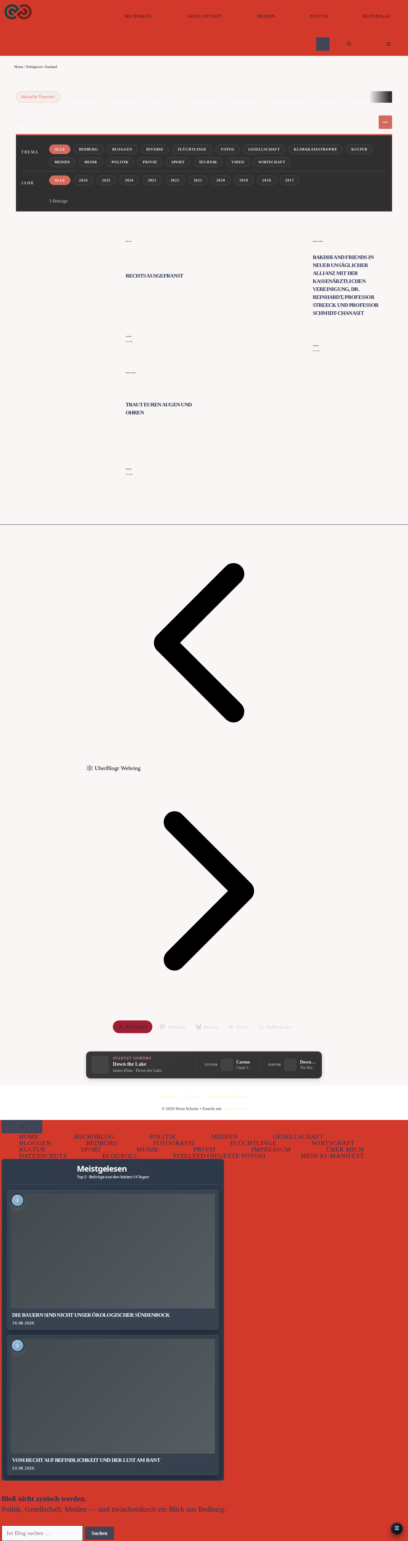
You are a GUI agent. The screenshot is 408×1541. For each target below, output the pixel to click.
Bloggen (326, 97)
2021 (198, 180)
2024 (129, 180)
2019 (243, 180)
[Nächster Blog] (204, 1007)
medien (358, 97)
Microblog (138, 16)
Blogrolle (376, 16)
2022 (175, 180)
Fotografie (174, 1143)
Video (237, 162)
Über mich (194, 1096)
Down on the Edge (308, 1061)
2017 (289, 180)
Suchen (99, 1533)
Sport (178, 162)
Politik (319, 16)
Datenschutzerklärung (229, 1096)
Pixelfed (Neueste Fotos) (219, 1155)
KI (176, 97)
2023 (152, 180)
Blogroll (120, 1155)
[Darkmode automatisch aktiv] (323, 43)
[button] (349, 44)
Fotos (227, 149)
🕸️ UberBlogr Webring (113, 768)
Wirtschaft (272, 162)
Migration (204, 97)
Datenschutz (43, 1155)
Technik (208, 162)
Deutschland (288, 97)
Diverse (155, 149)
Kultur (359, 149)
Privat (150, 162)
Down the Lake (129, 1064)
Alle (60, 149)
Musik (91, 162)
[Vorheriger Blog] (204, 759)
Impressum (170, 1096)
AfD (156, 97)
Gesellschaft (204, 16)
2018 (266, 180)
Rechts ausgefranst (154, 276)
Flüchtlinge (192, 149)
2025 (106, 180)
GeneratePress (234, 1108)
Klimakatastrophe (315, 149)
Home (18, 67)
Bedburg (88, 149)
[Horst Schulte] (18, 12)
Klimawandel (83, 97)
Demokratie (125, 97)
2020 (220, 180)
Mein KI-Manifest (332, 1155)
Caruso (243, 1061)
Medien (266, 16)
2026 (83, 180)
